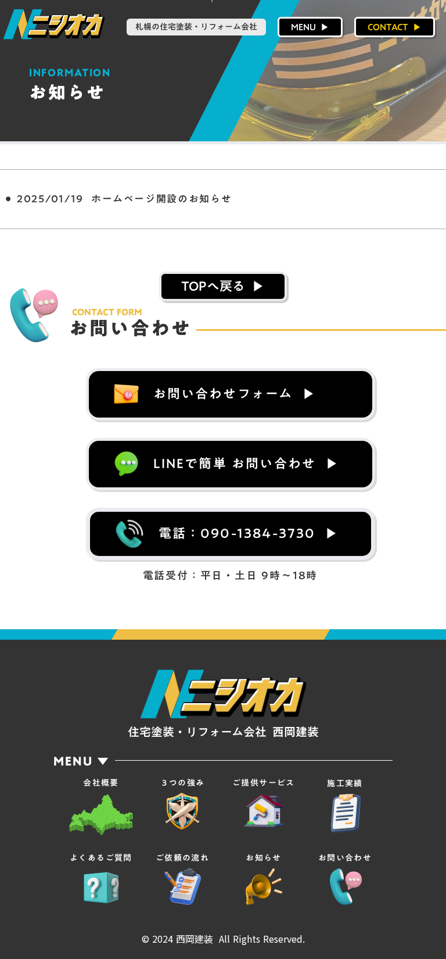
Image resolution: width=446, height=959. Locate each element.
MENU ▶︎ (310, 26)
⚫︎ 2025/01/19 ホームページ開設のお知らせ (116, 199)
